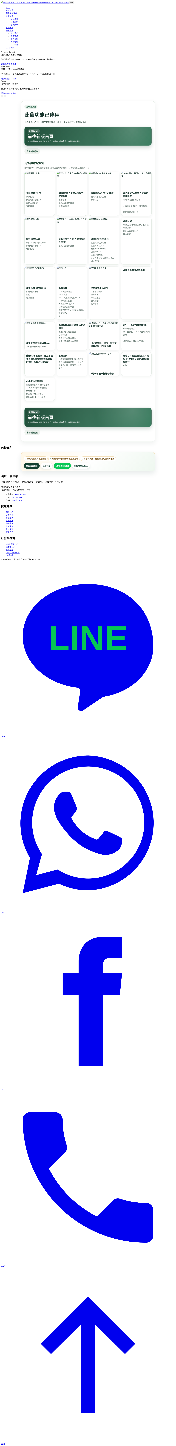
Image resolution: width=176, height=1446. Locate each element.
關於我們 (14, 33)
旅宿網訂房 (10, 547)
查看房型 (5, 64)
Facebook (9, 555)
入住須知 (14, 42)
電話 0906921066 (81, 466)
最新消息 (9, 10)
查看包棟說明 (31, 466)
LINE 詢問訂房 (12, 544)
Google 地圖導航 (13, 553)
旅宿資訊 (9, 31)
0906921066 (17, 497)
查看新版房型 (32, 151)
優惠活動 (9, 550)
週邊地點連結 (11, 13)
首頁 (8, 8)
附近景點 (14, 39)
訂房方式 (14, 45)
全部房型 (14, 19)
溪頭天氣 (9, 28)
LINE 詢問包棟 (62, 466)
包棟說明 (14, 25)
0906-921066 (20, 494)
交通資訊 (14, 36)
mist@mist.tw (17, 500)
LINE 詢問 (10, 48)
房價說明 (14, 22)
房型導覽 (9, 16)
